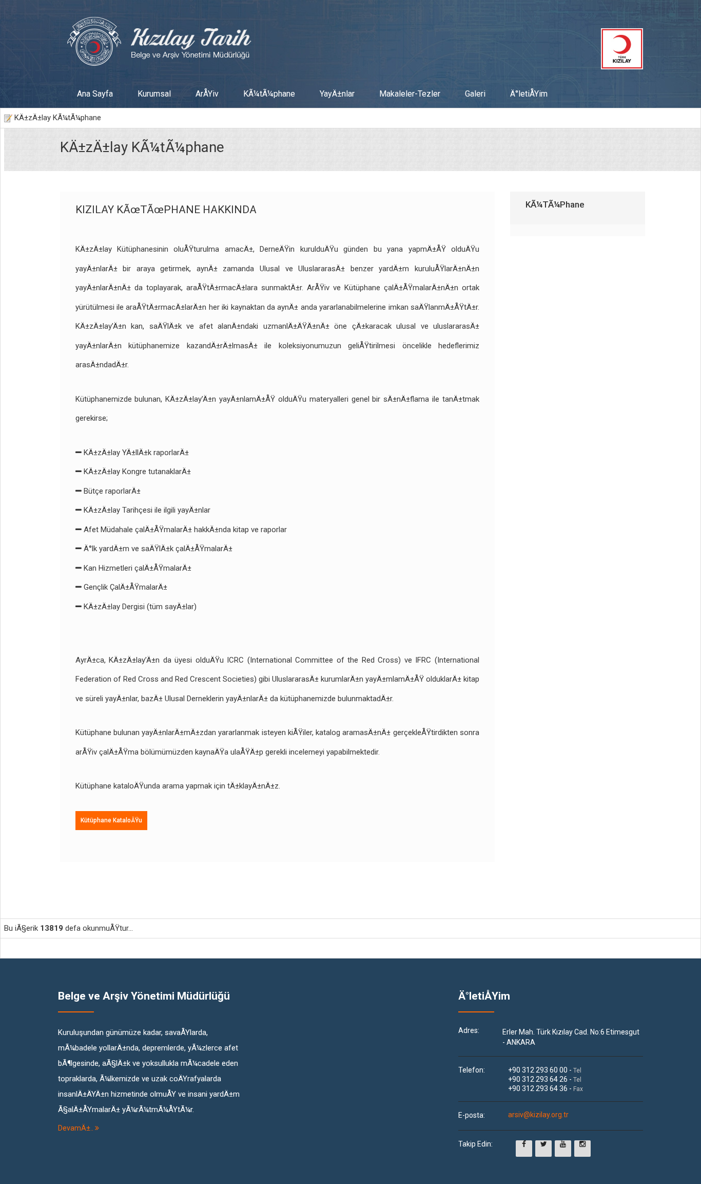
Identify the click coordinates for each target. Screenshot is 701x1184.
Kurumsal (154, 94)
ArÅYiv (207, 94)
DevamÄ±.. (76, 1128)
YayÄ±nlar (337, 94)
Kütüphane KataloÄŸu (111, 820)
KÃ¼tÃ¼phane (269, 94)
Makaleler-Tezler (409, 94)
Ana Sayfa (95, 94)
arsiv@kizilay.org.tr (538, 1115)
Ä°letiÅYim (529, 94)
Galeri (475, 94)
